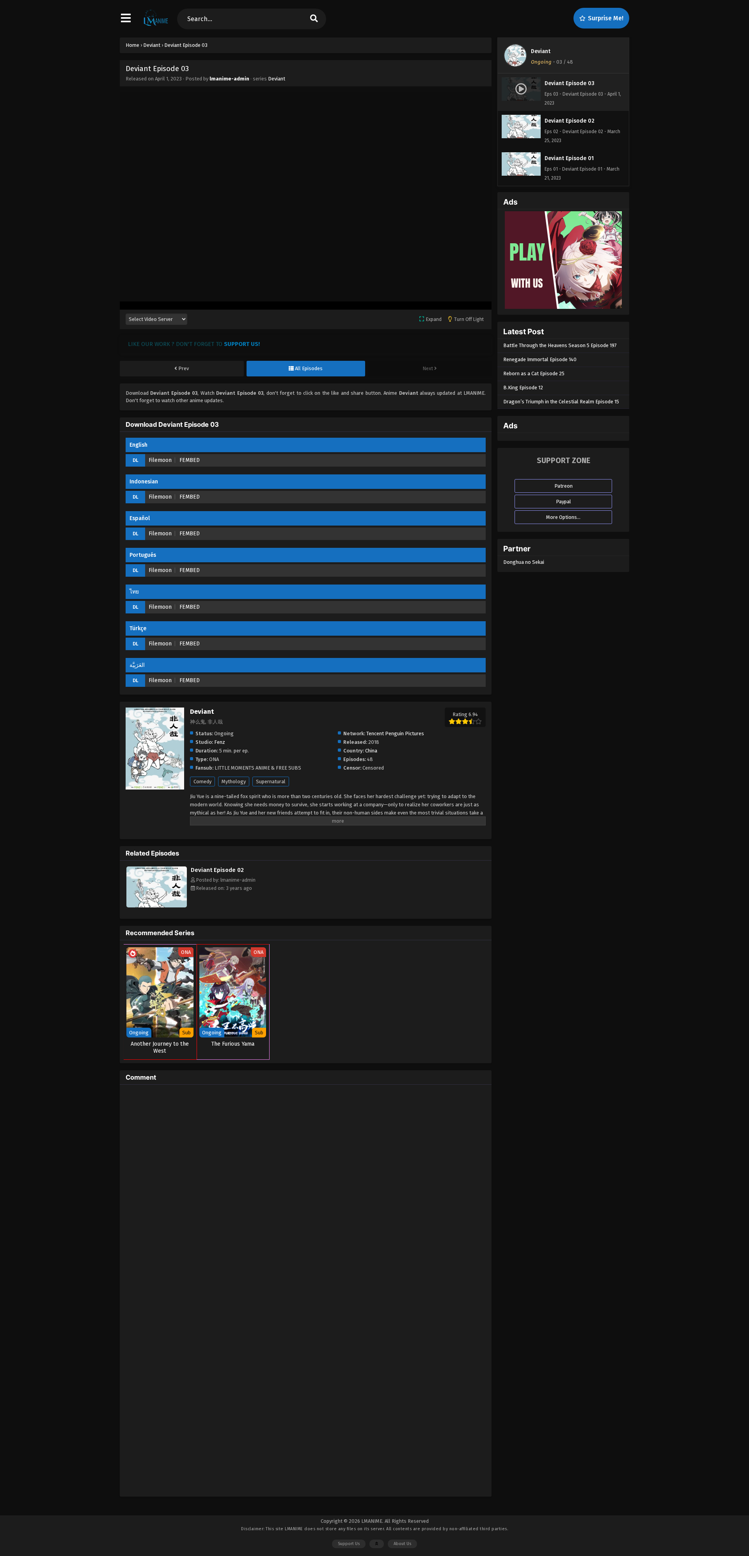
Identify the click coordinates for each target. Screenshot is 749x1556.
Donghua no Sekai (523, 562)
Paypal (563, 501)
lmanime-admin (229, 79)
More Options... (563, 517)
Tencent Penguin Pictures (395, 733)
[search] (314, 19)
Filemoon (160, 460)
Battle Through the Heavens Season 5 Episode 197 (560, 345)
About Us (402, 1543)
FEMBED (189, 460)
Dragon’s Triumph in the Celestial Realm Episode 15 (561, 402)
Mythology (234, 781)
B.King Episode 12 (523, 387)
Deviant (276, 79)
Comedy (202, 781)
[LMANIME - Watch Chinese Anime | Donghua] (155, 25)
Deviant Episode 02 (217, 869)
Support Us (349, 1543)
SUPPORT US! (242, 344)
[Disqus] (306, 1188)
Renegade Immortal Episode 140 (540, 359)
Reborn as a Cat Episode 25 (533, 373)
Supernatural (271, 781)
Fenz (219, 742)
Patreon (563, 486)
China (371, 751)
